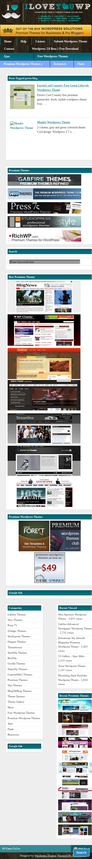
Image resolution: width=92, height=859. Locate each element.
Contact (9, 48)
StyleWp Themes (17, 652)
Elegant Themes (17, 641)
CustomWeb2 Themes (20, 674)
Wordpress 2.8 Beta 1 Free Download (55, 48)
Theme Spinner (16, 696)
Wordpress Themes (45, 855)
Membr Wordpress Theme (53, 122)
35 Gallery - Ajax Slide (71, 656)
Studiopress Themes (19, 636)
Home (8, 41)
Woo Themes (15, 619)
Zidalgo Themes (17, 630)
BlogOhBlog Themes (19, 690)
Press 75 (12, 625)
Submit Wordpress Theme (70, 41)
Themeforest (15, 647)
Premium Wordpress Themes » (23, 64)
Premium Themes (17, 679)
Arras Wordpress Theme (71, 665)
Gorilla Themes (16, 663)
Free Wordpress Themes (53, 56)
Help (23, 41)
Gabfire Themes (17, 614)
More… (12, 707)
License (40, 41)
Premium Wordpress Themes (24, 718)
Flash (81, 64)
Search (81, 852)
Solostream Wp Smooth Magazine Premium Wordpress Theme (71, 642)
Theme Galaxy (16, 701)
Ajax (7, 56)
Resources (60, 64)
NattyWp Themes (17, 669)
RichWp (12, 658)
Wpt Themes (15, 685)
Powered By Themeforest (72, 855)
